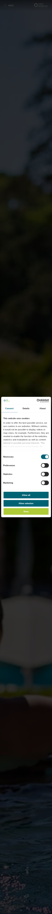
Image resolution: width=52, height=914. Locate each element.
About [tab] (43, 408)
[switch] (45, 465)
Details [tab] (26, 408)
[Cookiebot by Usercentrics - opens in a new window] (37, 400)
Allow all (26, 495)
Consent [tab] (9, 408)
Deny (26, 511)
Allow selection (26, 503)
